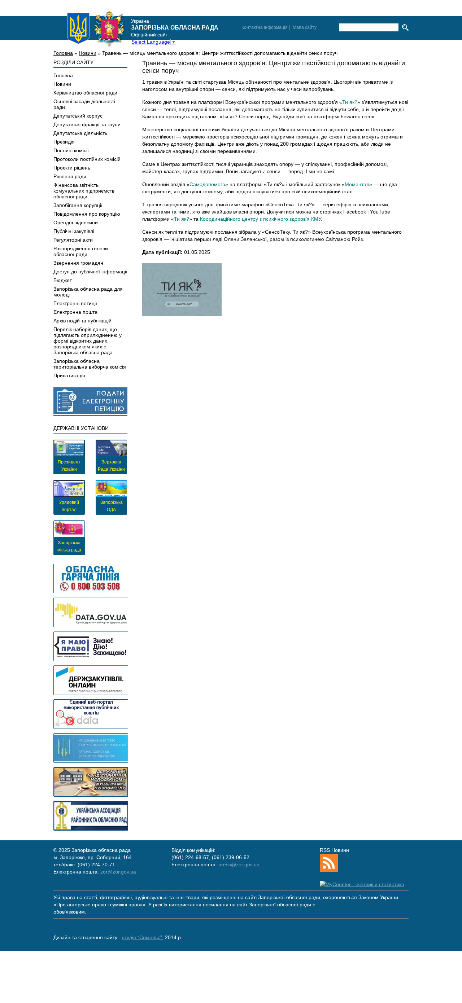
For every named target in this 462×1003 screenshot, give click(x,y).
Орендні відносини (75, 222)
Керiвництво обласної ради (85, 93)
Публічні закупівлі (73, 231)
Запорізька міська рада (69, 546)
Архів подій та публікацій (82, 321)
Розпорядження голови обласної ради (80, 251)
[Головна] (96, 28)
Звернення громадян (78, 263)
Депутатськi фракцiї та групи (87, 124)
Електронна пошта (75, 312)
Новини (87, 53)
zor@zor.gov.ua (118, 872)
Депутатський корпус (78, 116)
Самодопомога (207, 184)
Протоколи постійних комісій (87, 159)
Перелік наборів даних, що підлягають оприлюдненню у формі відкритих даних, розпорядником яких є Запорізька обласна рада (87, 340)
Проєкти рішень (71, 168)
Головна (63, 53)
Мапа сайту (305, 27)
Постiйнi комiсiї (71, 150)
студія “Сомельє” (142, 937)
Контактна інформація (264, 27)
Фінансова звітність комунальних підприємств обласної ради (83, 190)
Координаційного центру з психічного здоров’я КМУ (260, 219)
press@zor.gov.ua (239, 864)
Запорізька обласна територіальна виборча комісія (89, 364)
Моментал (357, 184)
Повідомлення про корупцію (86, 214)
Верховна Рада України (111, 465)
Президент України (69, 465)
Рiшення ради (69, 176)
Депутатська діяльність (80, 133)
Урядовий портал (69, 506)
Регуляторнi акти (73, 240)
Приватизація (69, 375)
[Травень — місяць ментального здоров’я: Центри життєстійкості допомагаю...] (182, 289)
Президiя (64, 142)
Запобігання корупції (78, 205)
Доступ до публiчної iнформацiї (90, 271)
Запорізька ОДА (111, 506)
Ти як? (349, 102)
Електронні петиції (75, 303)
